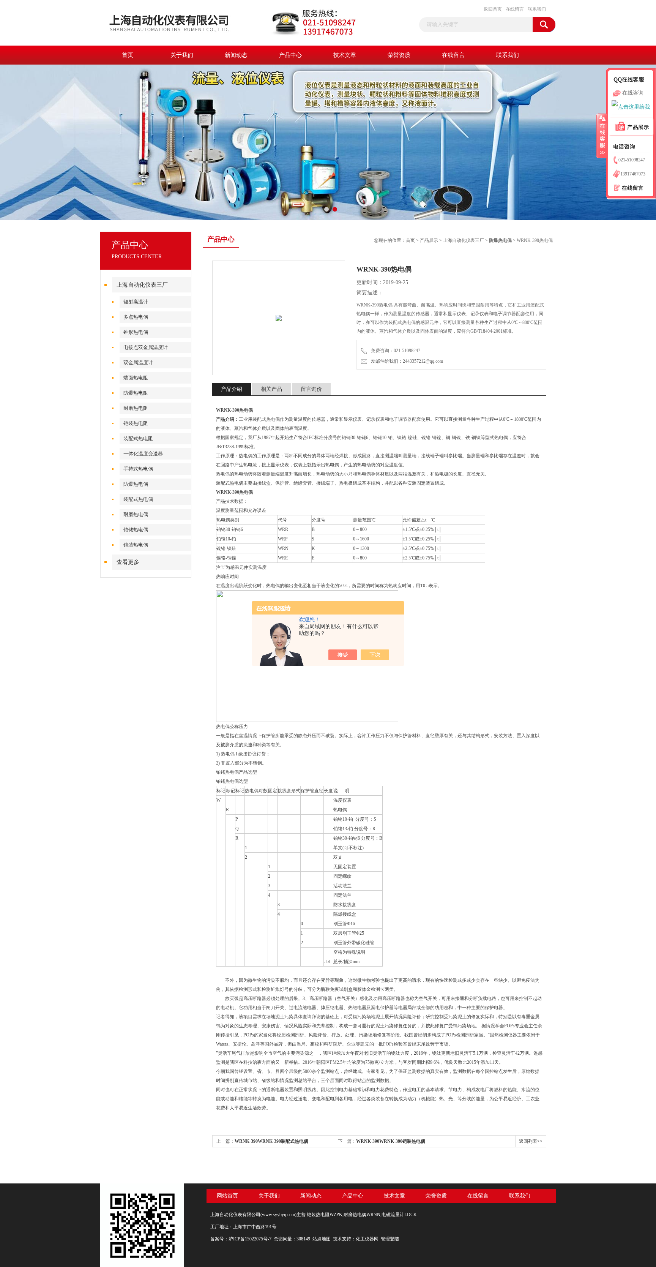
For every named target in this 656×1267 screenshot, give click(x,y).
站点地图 (321, 1239)
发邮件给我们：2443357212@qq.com (406, 361)
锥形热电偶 (135, 332)
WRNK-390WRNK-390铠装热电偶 (390, 1141)
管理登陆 (390, 1239)
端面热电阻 (135, 378)
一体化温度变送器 (143, 454)
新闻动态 (236, 55)
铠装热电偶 (135, 545)
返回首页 (493, 9)
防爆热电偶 (135, 484)
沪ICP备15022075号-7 (250, 1239)
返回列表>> (530, 1141)
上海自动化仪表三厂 (142, 285)
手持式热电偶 (138, 469)
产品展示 (429, 240)
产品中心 (290, 55)
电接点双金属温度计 (145, 347)
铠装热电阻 (135, 423)
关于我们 (181, 55)
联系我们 (537, 9)
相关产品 (271, 389)
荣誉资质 (399, 55)
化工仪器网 (367, 1239)
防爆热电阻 (135, 393)
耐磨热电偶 (135, 514)
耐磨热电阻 (135, 408)
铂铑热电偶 (135, 529)
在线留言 (515, 9)
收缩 (601, 135)
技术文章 (344, 55)
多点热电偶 (135, 317)
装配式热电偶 (138, 499)
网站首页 (227, 1196)
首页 (127, 55)
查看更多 (128, 562)
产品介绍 (231, 389)
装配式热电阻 (138, 438)
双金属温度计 (138, 362)
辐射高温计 (135, 302)
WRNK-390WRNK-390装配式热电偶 (271, 1141)
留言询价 (311, 389)
